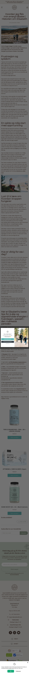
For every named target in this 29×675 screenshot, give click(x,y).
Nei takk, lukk (7, 343)
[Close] (27, 662)
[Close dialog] (27, 328)
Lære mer (20, 668)
